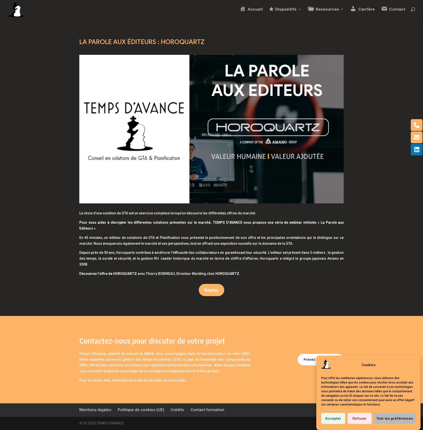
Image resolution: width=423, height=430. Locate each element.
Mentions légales (95, 409)
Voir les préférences (395, 418)
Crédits (177, 409)
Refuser (359, 418)
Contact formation (207, 409)
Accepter (333, 418)
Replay (211, 290)
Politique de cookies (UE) (141, 409)
